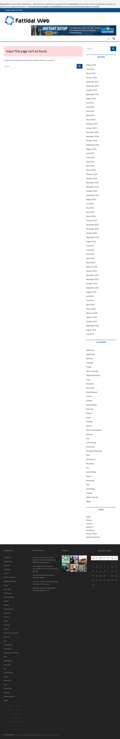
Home (88, 517)
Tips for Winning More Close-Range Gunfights (43, 576)
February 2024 (92, 174)
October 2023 (91, 191)
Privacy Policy (91, 534)
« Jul (92, 588)
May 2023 (90, 208)
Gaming (89, 422)
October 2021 (91, 283)
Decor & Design (92, 371)
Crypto (89, 367)
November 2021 (92, 279)
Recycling (90, 463)
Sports (88, 476)
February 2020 (92, 313)
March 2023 (91, 216)
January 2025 (91, 128)
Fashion (89, 400)
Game (88, 417)
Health (88, 426)
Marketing (90, 447)
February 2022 (92, 267)
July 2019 (90, 334)
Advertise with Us (93, 537)
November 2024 (92, 136)
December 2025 (92, 82)
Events (89, 396)
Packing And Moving (94, 451)
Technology (90, 489)
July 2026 (90, 69)
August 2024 (91, 149)
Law (87, 438)
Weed (88, 501)
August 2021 (91, 292)
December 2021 (92, 275)
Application (90, 354)
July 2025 (90, 103)
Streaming (90, 480)
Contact (89, 523)
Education (90, 384)
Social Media (91, 472)
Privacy (89, 520)
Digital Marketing (93, 375)
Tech (88, 485)
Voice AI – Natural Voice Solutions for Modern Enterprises (45, 583)
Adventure (90, 350)
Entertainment (92, 392)
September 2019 (92, 326)
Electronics (90, 388)
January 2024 (91, 178)
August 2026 (91, 65)
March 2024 (91, 170)
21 (108, 576)
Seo (87, 468)
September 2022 (92, 237)
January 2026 (91, 77)
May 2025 (90, 111)
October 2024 (91, 141)
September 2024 (92, 145)
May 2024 (90, 162)
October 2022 (91, 233)
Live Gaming (91, 442)
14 (108, 571)
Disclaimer (90, 530)
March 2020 (91, 309)
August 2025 (91, 98)
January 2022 (91, 271)
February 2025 (92, 124)
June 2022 (90, 250)
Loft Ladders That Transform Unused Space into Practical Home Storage (45, 568)
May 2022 (90, 254)
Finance (89, 413)
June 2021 (90, 300)
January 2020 (91, 317)
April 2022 (90, 258)
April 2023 (90, 212)
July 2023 (90, 204)
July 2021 (90, 296)
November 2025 (92, 86)
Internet (89, 434)
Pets (88, 455)
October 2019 (91, 321)
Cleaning (89, 363)
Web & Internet (92, 497)
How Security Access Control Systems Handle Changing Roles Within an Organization (44, 559)
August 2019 (91, 330)
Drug (88, 379)
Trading (89, 493)
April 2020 (90, 305)
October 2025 (91, 90)
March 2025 (91, 120)
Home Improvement (93, 430)
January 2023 (91, 220)
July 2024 (90, 153)
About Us (89, 527)
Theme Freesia (27, 735)
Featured (89, 409)
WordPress (36, 735)
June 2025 (90, 107)
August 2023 (91, 199)
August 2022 (91, 241)
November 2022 (92, 229)
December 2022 (92, 225)
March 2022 (91, 262)
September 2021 (92, 288)
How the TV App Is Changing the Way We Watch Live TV (44, 589)
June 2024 (90, 157)
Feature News (91, 405)
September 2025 (92, 94)
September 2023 (92, 195)
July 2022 (90, 246)
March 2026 (91, 73)
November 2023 (92, 187)
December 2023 (92, 183)
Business (89, 358)
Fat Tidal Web (9, 735)
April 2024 (90, 166)
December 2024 (92, 132)
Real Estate (90, 459)
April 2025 (90, 115)
